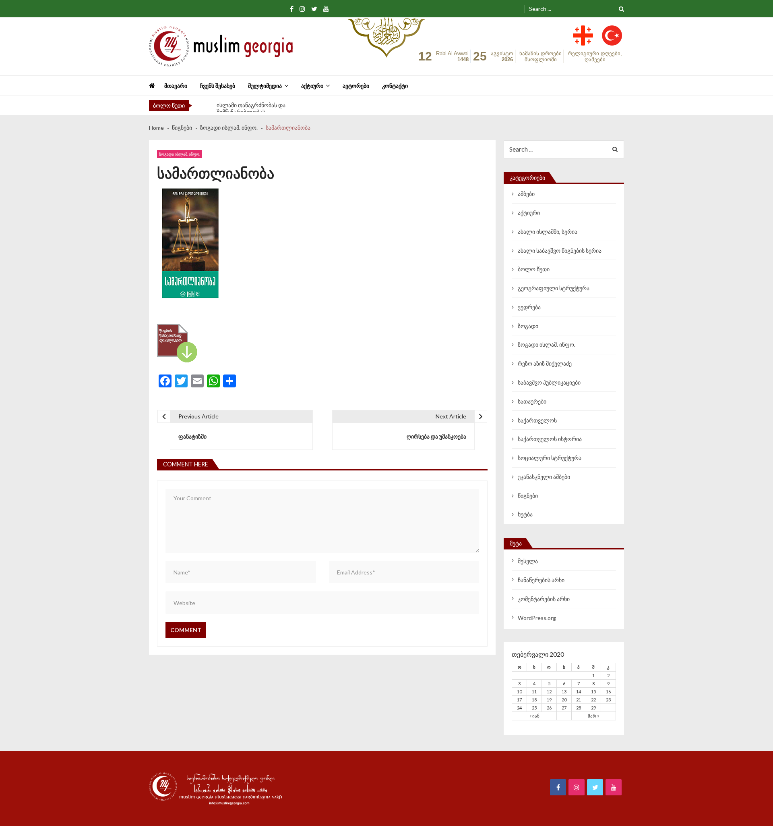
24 (519, 707)
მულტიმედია (265, 85)
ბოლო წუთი (534, 269)
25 (534, 707)
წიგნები (528, 495)
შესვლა (528, 561)
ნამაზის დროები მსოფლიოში (540, 56)
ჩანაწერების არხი (541, 579)
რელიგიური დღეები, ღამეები (595, 56)
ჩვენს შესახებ (217, 85)
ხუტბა (525, 514)
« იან (534, 715)
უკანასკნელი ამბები (544, 476)
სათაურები (532, 401)
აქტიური (312, 85)
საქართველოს (537, 420)
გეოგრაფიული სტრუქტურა (553, 288)
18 (534, 699)
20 (564, 699)
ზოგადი (528, 325)
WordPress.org (537, 617)
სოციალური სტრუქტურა (549, 457)
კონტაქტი (395, 85)
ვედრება (529, 307)
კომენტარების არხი (544, 598)
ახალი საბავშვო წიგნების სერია (559, 250)
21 (578, 699)
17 (519, 699)
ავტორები (356, 85)
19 (549, 699)
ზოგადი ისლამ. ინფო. (179, 154)
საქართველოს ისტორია (550, 438)
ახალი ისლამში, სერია (547, 231)
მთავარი (175, 85)
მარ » (593, 715)
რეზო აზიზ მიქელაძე (545, 363)
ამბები (526, 193)
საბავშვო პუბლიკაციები (549, 382)
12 (549, 691)
